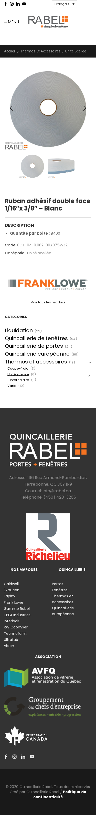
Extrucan (11, 590)
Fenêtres (60, 590)
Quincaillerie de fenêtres (36, 338)
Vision (9, 645)
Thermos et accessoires (40, 51)
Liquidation (19, 330)
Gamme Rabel (17, 608)
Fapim (9, 596)
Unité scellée (75, 51)
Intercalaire (19, 379)
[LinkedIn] (18, 4)
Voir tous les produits (48, 302)
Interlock (11, 621)
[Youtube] (24, 4)
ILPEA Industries (17, 614)
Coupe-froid (17, 368)
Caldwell (11, 583)
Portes (57, 583)
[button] (11, 108)
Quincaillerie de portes (34, 345)
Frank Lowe (13, 602)
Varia (11, 385)
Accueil (10, 51)
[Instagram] (12, 4)
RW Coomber (16, 627)
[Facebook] (5, 4)
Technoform (15, 633)
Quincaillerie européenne (37, 353)
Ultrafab (11, 639)
